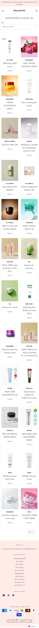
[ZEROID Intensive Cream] (29, 459)
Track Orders (19, 564)
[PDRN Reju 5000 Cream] (9, 46)
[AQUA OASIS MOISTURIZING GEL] (9, 375)
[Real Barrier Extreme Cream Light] (9, 498)
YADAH (29, 512)
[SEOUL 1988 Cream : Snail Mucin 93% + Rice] (9, 248)
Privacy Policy (19, 567)
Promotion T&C (19, 582)
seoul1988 (10, 262)
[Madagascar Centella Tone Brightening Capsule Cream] (29, 128)
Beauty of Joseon (10, 141)
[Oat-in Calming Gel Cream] (29, 85)
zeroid (10, 473)
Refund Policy (19, 576)
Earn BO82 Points (19, 585)
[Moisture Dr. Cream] (9, 290)
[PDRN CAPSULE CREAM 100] (29, 209)
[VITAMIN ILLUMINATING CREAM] (9, 85)
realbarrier (9, 512)
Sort (2, 23)
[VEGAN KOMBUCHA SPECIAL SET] (29, 170)
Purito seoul (29, 99)
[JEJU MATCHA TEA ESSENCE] (9, 170)
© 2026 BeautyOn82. (15, 607)
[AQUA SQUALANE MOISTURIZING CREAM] (29, 417)
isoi (29, 262)
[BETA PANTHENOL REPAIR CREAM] (9, 417)
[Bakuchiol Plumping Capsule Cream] (9, 333)
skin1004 (29, 141)
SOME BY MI (29, 388)
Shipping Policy (19, 573)
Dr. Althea (10, 60)
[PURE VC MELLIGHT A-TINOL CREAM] (9, 209)
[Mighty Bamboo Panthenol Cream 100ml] (29, 290)
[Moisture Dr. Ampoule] (29, 248)
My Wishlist (19, 561)
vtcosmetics (29, 223)
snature (9, 388)
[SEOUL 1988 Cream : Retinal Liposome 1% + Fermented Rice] (29, 333)
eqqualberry (29, 60)
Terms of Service (19, 570)
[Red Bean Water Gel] (9, 128)
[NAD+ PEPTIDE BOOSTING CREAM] (29, 46)
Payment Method (19, 579)
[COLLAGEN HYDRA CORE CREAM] (29, 498)
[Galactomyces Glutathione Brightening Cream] (29, 375)
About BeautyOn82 (19, 558)
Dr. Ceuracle (10, 183)
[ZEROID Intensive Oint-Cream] (9, 459)
